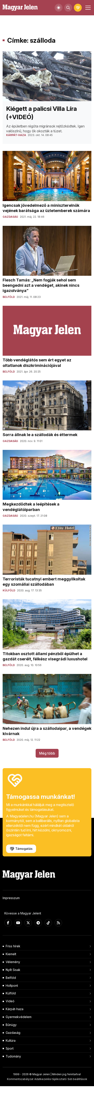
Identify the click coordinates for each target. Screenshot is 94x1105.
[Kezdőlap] (20, 8)
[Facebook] (8, 922)
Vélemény (13, 962)
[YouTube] (18, 922)
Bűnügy (11, 1025)
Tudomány (13, 1056)
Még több (47, 753)
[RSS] (58, 922)
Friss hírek (13, 946)
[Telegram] (38, 922)
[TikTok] (48, 922)
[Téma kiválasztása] (59, 8)
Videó (10, 1001)
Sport (10, 1048)
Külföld (11, 993)
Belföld (11, 977)
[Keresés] (68, 8)
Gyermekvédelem (18, 1017)
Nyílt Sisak (13, 970)
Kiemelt (11, 954)
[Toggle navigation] (87, 8)
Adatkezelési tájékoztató (50, 1079)
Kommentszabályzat (20, 1079)
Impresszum (11, 898)
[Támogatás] (78, 8)
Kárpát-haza (14, 1009)
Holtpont (12, 985)
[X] (28, 922)
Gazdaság (13, 1032)
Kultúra (11, 1040)
